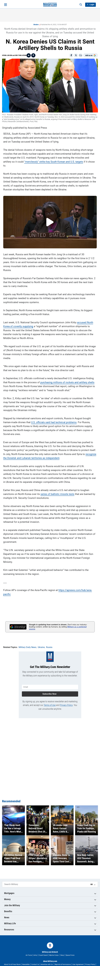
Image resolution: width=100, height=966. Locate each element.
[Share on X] (76, 55)
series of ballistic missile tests (57, 494)
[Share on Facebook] (71, 55)
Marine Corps (54, 955)
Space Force (70, 955)
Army (35, 955)
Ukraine (36, 24)
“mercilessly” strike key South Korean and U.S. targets (53, 161)
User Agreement (78, 964)
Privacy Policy (66, 705)
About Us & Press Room (12, 964)
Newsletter (26, 964)
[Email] (81, 55)
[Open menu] (5, 4)
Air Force (29, 955)
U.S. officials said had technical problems (54, 422)
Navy (62, 955)
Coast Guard (43, 955)
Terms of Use (50, 705)
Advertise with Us (47, 964)
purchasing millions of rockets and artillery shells (67, 382)
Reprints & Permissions (63, 964)
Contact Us (35, 964)
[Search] (81, 5)
